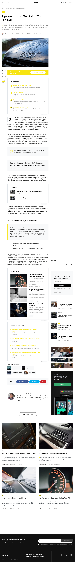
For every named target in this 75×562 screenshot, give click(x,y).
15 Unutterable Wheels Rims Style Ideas (64, 326)
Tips (7, 8)
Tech (59, 301)
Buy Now (42, 556)
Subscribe (61, 285)
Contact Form (32, 554)
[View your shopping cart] (5, 2)
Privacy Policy (28, 556)
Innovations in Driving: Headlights (14, 498)
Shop (27, 554)
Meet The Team (39, 554)
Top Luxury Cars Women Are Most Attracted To (65, 305)
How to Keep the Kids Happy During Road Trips (36, 275)
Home (3, 8)
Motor (37, 2)
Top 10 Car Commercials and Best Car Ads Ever (36, 290)
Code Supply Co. (15, 559)
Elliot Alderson (20, 393)
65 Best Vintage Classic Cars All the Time (65, 315)
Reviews (60, 312)
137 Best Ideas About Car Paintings (36, 304)
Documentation (36, 556)
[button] (2, 2)
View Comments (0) (28, 414)
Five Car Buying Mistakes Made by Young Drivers (19, 453)
